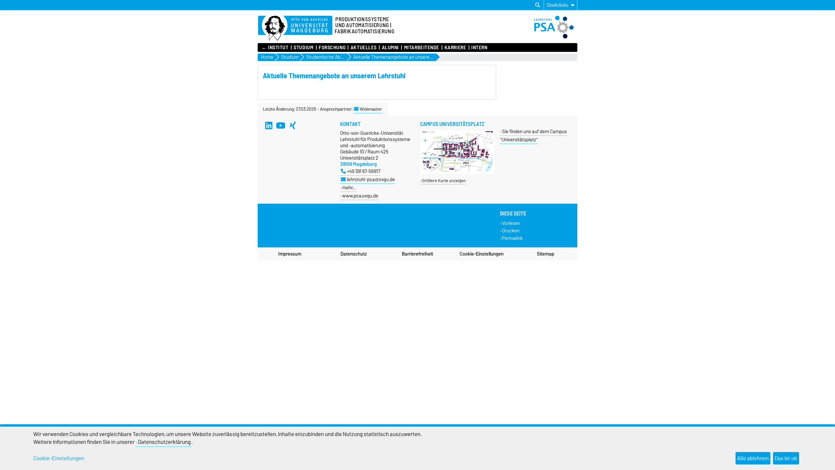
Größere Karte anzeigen (444, 180)
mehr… (349, 187)
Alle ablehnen (753, 458)
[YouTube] (281, 125)
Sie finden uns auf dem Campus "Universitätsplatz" (533, 135)
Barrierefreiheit (417, 254)
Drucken (511, 230)
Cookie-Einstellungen (482, 254)
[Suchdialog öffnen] (538, 5)
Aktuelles (363, 48)
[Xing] (293, 125)
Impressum (289, 254)
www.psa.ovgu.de (360, 196)
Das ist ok (786, 458)
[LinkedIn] (269, 125)
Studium (303, 48)
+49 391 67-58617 (363, 171)
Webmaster (371, 109)
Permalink (512, 238)
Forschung (332, 48)
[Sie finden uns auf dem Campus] (457, 172)
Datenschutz (354, 254)
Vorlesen (511, 223)
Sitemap (545, 254)
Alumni (390, 48)
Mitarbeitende (421, 48)
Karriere (455, 48)
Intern (479, 48)
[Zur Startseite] (295, 28)
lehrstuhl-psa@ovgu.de (371, 179)
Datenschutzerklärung (164, 441)
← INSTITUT (275, 48)
